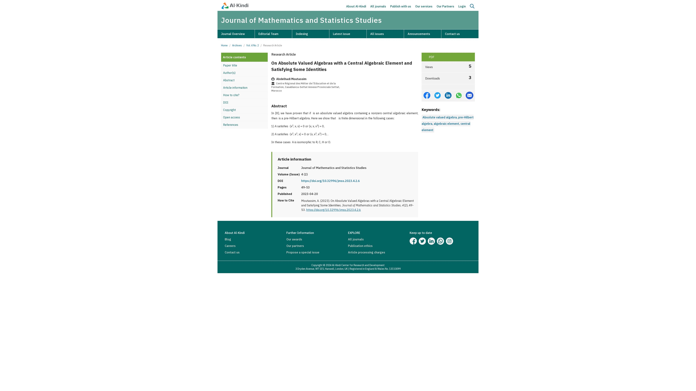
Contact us (452, 34)
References (230, 125)
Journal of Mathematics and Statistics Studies (301, 20)
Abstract (229, 80)
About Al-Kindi (356, 6)
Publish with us (400, 6)
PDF (431, 57)
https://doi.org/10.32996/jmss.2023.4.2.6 (330, 181)
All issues (377, 34)
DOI (225, 102)
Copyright (229, 110)
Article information (235, 87)
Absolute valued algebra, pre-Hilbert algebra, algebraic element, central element (448, 123)
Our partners (295, 246)
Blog (228, 239)
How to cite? (231, 95)
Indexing (302, 34)
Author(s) (229, 73)
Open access (231, 117)
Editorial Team (268, 34)
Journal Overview (233, 34)
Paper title (230, 65)
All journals (378, 6)
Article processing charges (366, 252)
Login (462, 6)
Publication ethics (360, 246)
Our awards (294, 239)
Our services (423, 6)
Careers (230, 246)
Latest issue (341, 34)
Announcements (419, 34)
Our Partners (445, 6)
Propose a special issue (302, 252)
